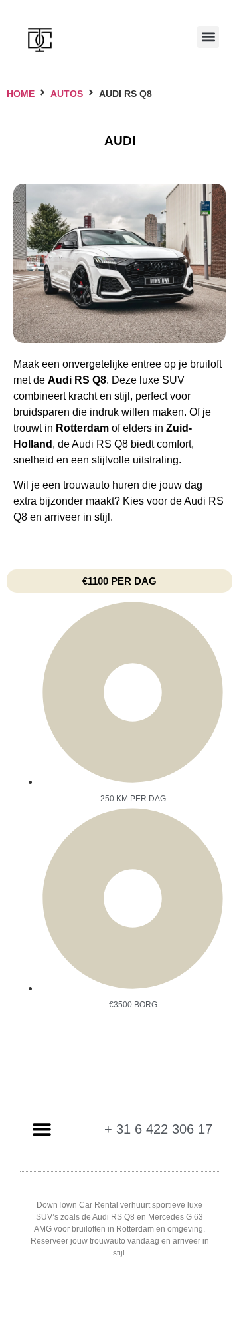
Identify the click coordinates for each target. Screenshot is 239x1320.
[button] (208, 37)
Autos (66, 93)
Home (21, 93)
